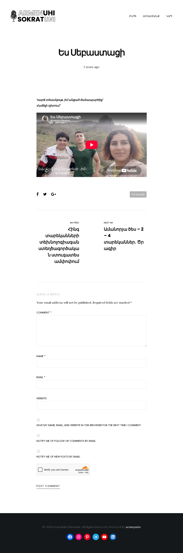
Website (41, 398)
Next (107, 222)
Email (40, 377)
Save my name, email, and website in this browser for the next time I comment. (88, 425)
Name (40, 356)
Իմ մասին (138, 194)
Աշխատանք (151, 16)
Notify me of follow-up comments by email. (66, 441)
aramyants (133, 527)
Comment (43, 312)
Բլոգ (133, 16)
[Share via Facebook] (37, 194)
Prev (76, 222)
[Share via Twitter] (45, 194)
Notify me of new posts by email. (58, 456)
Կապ (169, 16)
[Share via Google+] (53, 194)
